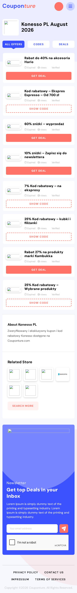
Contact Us (54, 572)
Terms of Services (50, 579)
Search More (23, 406)
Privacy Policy (25, 572)
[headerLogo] (18, 6)
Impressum (20, 579)
